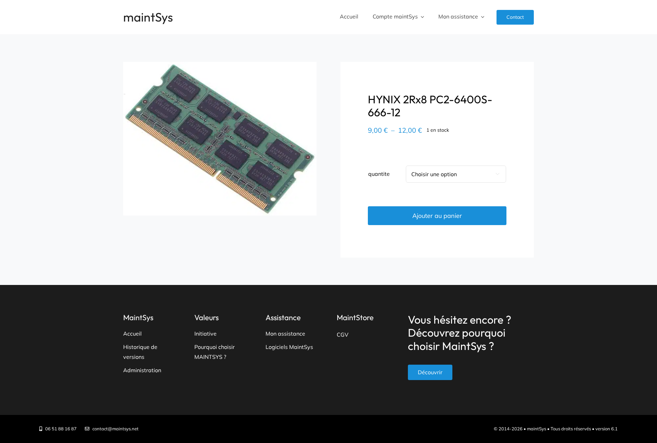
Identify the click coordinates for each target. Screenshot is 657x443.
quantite (379, 173)
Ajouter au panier (437, 216)
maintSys (148, 17)
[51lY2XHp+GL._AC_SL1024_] (220, 139)
